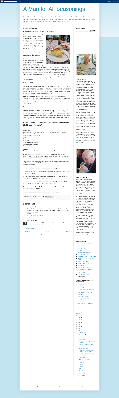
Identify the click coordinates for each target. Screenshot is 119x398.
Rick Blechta (32, 196)
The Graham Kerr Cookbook (85, 269)
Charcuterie (81, 247)
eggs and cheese (31, 198)
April (80, 370)
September (82, 339)
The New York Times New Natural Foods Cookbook (86, 271)
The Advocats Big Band (82, 135)
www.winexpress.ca (87, 234)
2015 (79, 324)
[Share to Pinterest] (53, 197)
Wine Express (81, 307)
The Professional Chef (83, 274)
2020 (79, 315)
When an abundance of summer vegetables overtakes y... (87, 351)
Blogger (82, 386)
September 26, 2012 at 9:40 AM (35, 215)
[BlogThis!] (48, 197)
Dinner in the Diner (82, 249)
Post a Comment (30, 228)
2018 (79, 317)
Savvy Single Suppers (83, 300)
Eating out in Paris (83, 348)
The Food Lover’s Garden (84, 267)
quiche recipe (39, 198)
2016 (79, 322)
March (81, 373)
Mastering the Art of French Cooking (87, 256)
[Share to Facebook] (51, 197)
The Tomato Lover (83, 357)
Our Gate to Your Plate (83, 298)
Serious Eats (81, 301)
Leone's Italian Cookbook (84, 252)
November (82, 335)
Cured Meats (81, 284)
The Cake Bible (81, 265)
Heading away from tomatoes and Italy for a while (86, 354)
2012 (79, 330)
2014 (79, 326)
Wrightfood (80, 309)
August (81, 362)
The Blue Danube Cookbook (85, 263)
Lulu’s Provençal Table (83, 254)
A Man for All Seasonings (54, 9)
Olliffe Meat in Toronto (83, 296)
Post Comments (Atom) (36, 234)
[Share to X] (50, 197)
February (81, 375)
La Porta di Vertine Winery (84, 287)
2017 (79, 320)
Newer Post (27, 231)
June (80, 366)
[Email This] (46, 197)
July (80, 364)
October (81, 337)
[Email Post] (43, 196)
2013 (79, 328)
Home (47, 231)
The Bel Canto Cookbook (84, 261)
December (82, 332)
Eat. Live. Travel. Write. (83, 286)
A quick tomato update (84, 359)
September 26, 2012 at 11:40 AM (35, 225)
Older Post (67, 231)
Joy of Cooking (81, 250)
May (80, 368)
